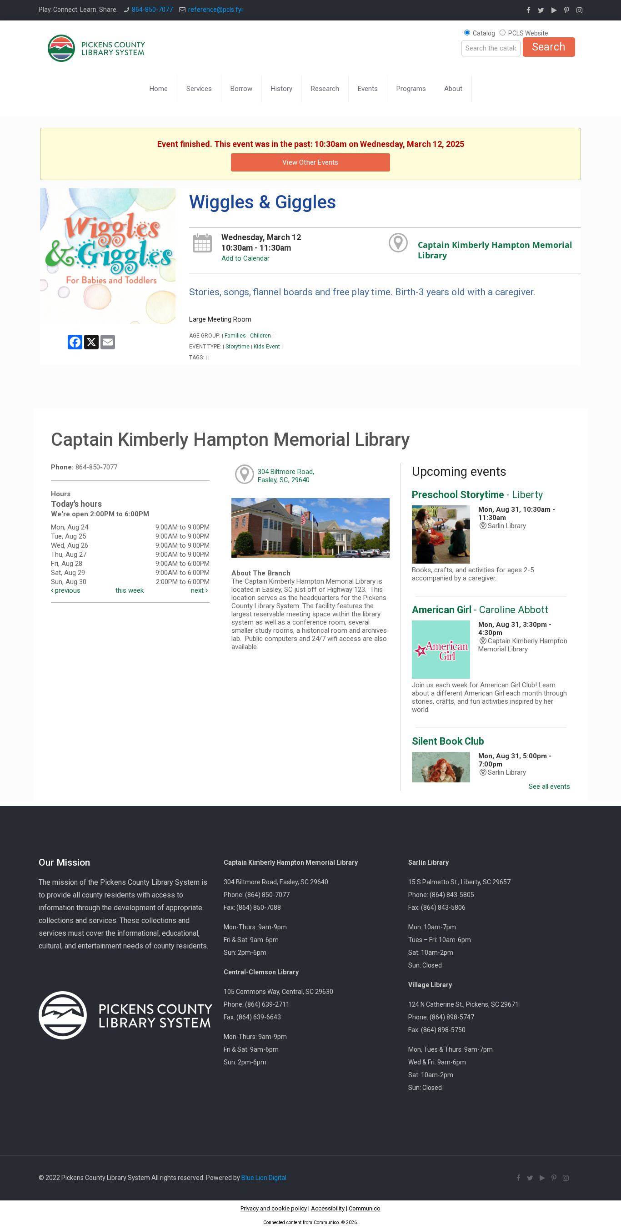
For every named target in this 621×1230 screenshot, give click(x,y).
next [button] (198, 590)
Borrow (241, 89)
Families (235, 336)
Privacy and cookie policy (273, 1208)
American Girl (480, 609)
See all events (549, 786)
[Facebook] (528, 10)
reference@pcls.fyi (215, 9)
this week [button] (129, 590)
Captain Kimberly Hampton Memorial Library (495, 250)
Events (368, 89)
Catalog (484, 33)
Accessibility (328, 1208)
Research (325, 89)
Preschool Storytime (477, 494)
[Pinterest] (566, 10)
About (453, 89)
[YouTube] (554, 10)
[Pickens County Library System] (96, 48)
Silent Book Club (448, 741)
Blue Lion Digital (263, 1177)
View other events (310, 162)
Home (159, 89)
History (281, 89)
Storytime (237, 346)
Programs (411, 89)
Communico (365, 1208)
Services (199, 89)
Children (260, 336)
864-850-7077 (152, 9)
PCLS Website (528, 33)
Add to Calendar (245, 258)
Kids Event (267, 346)
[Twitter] (541, 10)
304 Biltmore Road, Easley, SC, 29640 (286, 476)
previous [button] (66, 590)
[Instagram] (579, 10)
